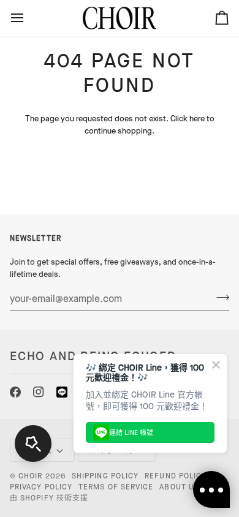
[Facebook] (15, 392)
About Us (179, 487)
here (197, 118)
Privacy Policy (41, 487)
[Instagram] (38, 392)
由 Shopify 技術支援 (49, 498)
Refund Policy (176, 476)
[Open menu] (28, 18)
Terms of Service (115, 487)
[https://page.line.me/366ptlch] (61, 392)
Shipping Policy (105, 476)
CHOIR (30, 476)
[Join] (219, 297)
